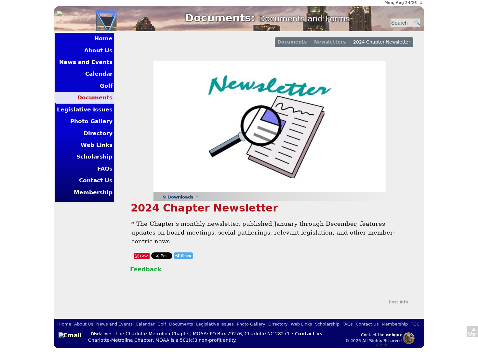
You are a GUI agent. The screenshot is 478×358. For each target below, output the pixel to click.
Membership (93, 192)
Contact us (308, 333)
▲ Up (472, 331)
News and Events (86, 62)
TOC (415, 324)
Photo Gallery (91, 121)
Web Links (97, 145)
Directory (98, 133)
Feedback (145, 269)
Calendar (99, 73)
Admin (382, 345)
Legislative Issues (85, 109)
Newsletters (330, 42)
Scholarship (94, 156)
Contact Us (96, 180)
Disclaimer (101, 334)
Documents (95, 97)
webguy (394, 335)
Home (103, 38)
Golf (106, 86)
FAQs (105, 168)
